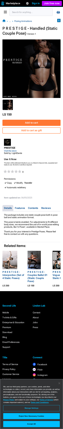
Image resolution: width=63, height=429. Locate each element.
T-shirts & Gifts (9, 317)
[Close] (59, 383)
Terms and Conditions (40, 402)
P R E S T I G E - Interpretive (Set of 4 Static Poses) (13, 275)
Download (7, 332)
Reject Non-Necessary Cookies (31, 416)
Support (6, 347)
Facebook (42, 364)
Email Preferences (11, 342)
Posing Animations (23, 21)
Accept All (31, 424)
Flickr (40, 369)
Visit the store (10, 151)
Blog (4, 337)
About (36, 317)
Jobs (35, 322)
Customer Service (10, 374)
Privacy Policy (8, 369)
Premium (6, 327)
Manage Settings (31, 408)
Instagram (42, 375)
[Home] (4, 21)
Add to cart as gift (31, 130)
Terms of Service (10, 364)
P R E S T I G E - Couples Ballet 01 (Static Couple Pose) (37, 276)
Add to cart (31, 122)
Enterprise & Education (13, 322)
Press (35, 327)
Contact (36, 312)
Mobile (5, 312)
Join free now (52, 3)
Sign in (36, 3)
